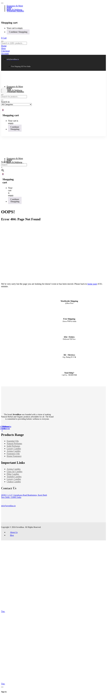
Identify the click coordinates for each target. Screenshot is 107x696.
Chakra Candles (14, 481)
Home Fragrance (14, 456)
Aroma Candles (13, 451)
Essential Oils (13, 441)
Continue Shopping (18, 32)
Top (3, 611)
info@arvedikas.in (8, 506)
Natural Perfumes (14, 443)
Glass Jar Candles (14, 471)
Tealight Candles (14, 476)
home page (92, 284)
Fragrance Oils (13, 453)
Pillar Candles (13, 474)
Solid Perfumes (13, 446)
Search (4, 162)
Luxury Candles (14, 448)
